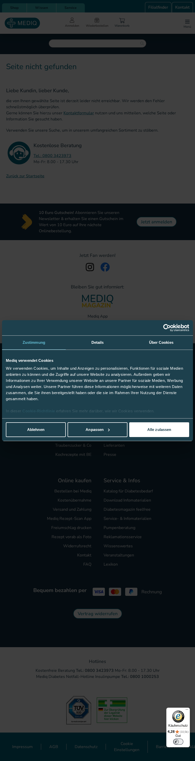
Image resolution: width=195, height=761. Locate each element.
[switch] (178, 742)
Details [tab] (97, 342)
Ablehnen (35, 429)
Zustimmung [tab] (34, 342)
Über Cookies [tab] (161, 342)
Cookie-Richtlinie (39, 411)
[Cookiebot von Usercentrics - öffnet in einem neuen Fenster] (167, 328)
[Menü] (187, 711)
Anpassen (95, 429)
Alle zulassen (159, 429)
